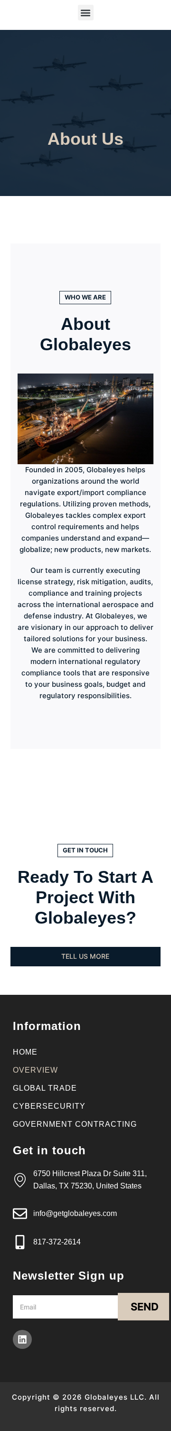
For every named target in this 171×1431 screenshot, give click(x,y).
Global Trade (45, 1088)
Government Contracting (75, 1124)
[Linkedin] (22, 1339)
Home (25, 1052)
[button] (86, 12)
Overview (35, 1070)
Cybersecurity (49, 1106)
